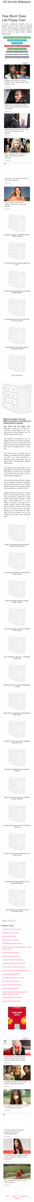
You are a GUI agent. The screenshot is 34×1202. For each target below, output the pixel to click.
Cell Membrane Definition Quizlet (12, 943)
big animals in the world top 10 (17, 49)
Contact (14, 1196)
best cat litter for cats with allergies (17, 51)
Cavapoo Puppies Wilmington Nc (12, 985)
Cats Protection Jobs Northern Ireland (13, 967)
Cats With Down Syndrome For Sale (13, 978)
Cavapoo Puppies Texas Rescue (12, 997)
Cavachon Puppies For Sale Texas (12, 960)
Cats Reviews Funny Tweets (10, 940)
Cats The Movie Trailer (9, 936)
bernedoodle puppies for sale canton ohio (17, 46)
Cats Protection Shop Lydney (11, 953)
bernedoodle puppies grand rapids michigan (17, 37)
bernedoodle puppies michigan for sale (17, 57)
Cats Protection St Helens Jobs (11, 929)
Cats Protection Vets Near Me (11, 974)
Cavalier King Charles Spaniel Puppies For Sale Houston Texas (16, 948)
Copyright (17, 1198)
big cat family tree (17, 43)
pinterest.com (12, 921)
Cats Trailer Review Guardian (11, 956)
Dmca (7, 1196)
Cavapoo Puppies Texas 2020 (11, 1001)
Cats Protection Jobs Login (10, 933)
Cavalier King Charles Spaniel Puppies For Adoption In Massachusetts (15, 993)
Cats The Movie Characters (10, 988)
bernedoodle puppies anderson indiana (17, 54)
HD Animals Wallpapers (17, 1)
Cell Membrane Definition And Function (14, 963)
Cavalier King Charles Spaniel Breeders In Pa (15, 970)
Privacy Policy (24, 1196)
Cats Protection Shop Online (10, 981)
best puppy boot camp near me (17, 40)
